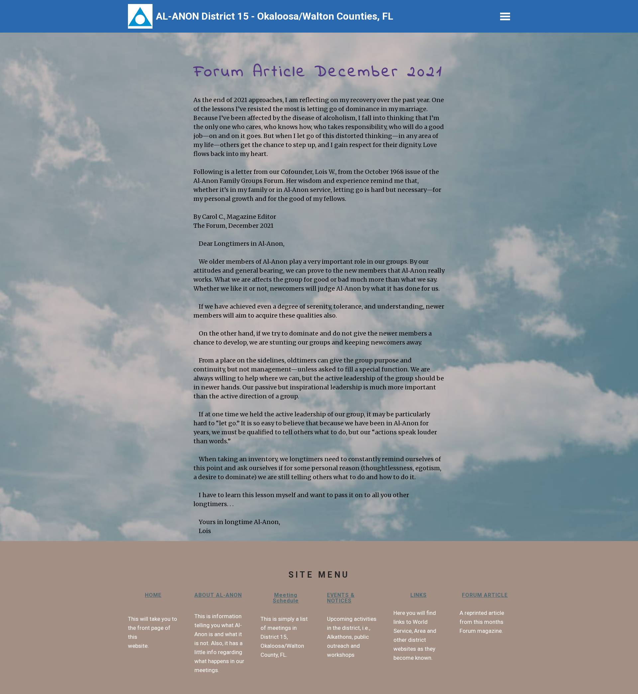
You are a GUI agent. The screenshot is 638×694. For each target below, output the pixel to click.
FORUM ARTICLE (485, 595)
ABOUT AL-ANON (218, 595)
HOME (153, 595)
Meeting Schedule (286, 598)
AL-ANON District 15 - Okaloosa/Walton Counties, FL (275, 16)
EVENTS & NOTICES (341, 598)
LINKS (418, 595)
